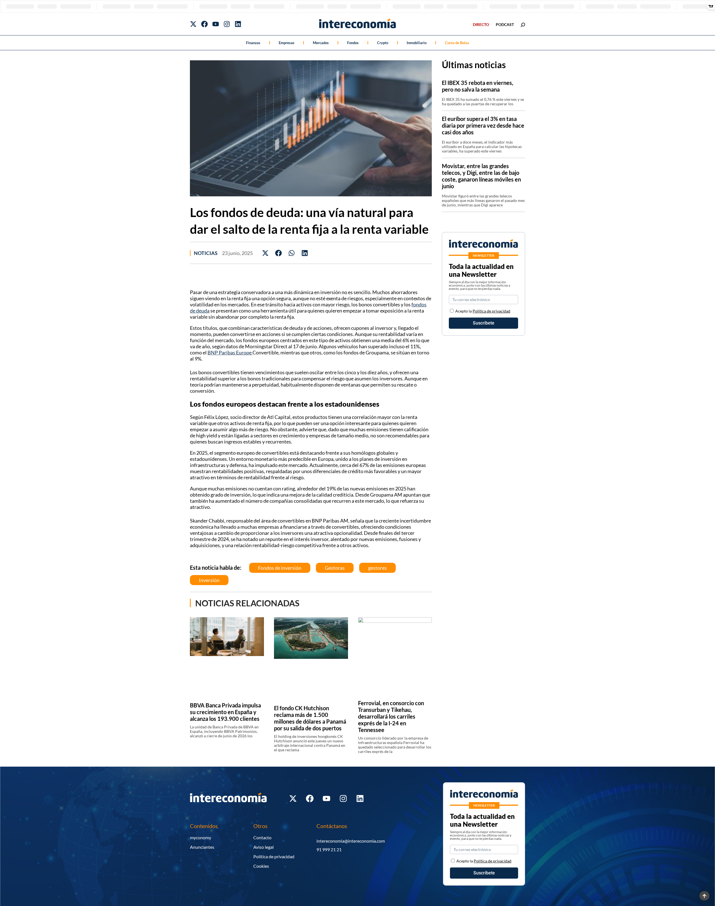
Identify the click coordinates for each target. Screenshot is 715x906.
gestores (377, 568)
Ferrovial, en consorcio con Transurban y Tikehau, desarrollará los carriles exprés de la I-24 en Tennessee (391, 716)
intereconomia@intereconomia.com (350, 840)
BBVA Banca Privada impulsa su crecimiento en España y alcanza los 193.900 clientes (225, 712)
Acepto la (482, 311)
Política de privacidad (491, 311)
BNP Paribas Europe (230, 352)
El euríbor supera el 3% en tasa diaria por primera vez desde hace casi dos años (483, 125)
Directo (481, 24)
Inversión (209, 580)
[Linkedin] (238, 24)
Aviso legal (263, 847)
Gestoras (335, 568)
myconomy (200, 837)
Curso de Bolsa (457, 42)
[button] (265, 253)
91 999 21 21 (329, 849)
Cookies (261, 866)
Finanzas (253, 42)
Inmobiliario (416, 42)
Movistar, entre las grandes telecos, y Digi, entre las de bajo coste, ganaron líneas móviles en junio (481, 176)
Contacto (262, 837)
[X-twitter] (193, 24)
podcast (505, 24)
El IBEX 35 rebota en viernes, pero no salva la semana (477, 86)
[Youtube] (215, 24)
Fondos (353, 42)
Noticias (206, 253)
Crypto (382, 42)
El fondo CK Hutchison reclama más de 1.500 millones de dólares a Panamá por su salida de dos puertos (310, 718)
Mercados (321, 42)
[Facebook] (204, 24)
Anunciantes (202, 847)
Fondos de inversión (279, 568)
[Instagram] (226, 24)
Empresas (286, 42)
